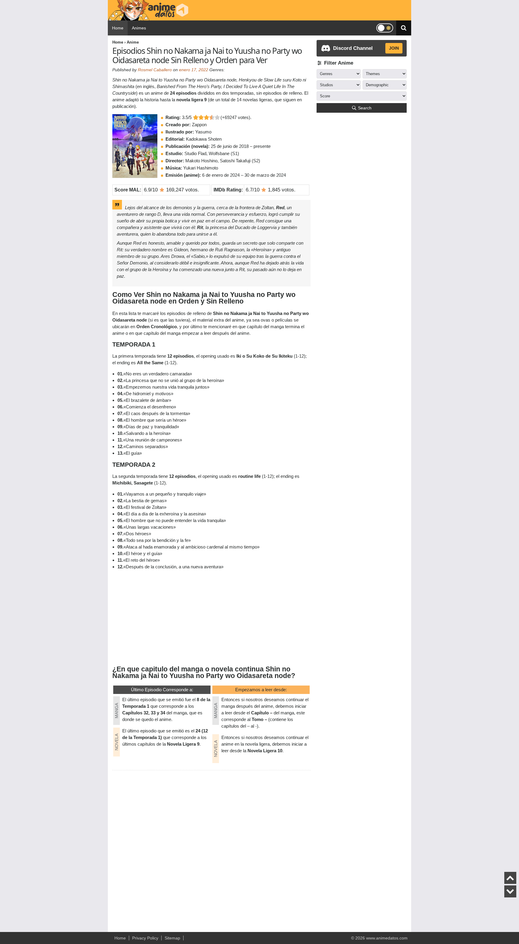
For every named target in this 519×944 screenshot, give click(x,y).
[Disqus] (211, 848)
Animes (139, 28)
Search (365, 107)
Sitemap (172, 938)
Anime (133, 42)
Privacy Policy (145, 938)
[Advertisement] (211, 617)
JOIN (394, 48)
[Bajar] (510, 891)
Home (117, 28)
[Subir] (510, 878)
